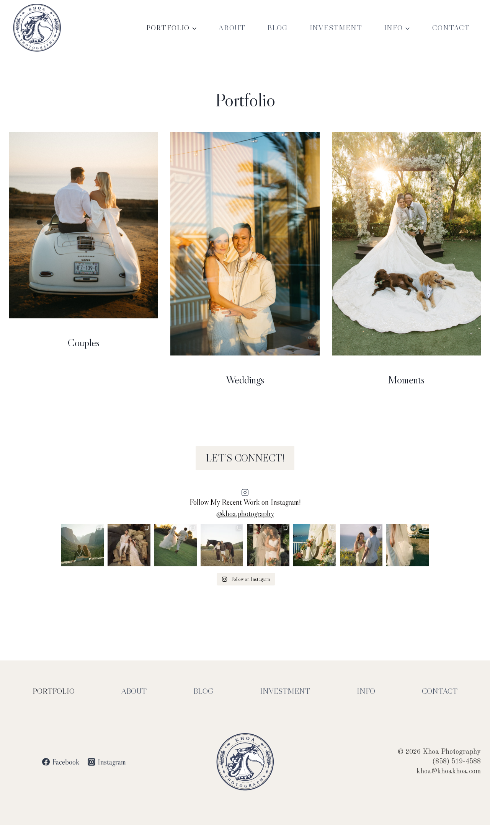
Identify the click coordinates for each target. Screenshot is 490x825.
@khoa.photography (245, 513)
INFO (366, 691)
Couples (84, 342)
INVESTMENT (336, 27)
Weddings (245, 379)
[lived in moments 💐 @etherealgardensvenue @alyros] (175, 545)
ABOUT (232, 27)
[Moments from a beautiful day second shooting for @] (314, 545)
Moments (406, 379)
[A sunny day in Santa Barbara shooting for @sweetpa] (407, 545)
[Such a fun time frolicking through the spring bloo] (361, 545)
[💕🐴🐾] (222, 545)
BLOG (277, 27)
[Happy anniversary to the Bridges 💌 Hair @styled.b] (268, 545)
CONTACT (451, 27)
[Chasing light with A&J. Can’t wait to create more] (129, 545)
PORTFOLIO (54, 691)
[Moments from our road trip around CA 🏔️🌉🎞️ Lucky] (82, 545)
